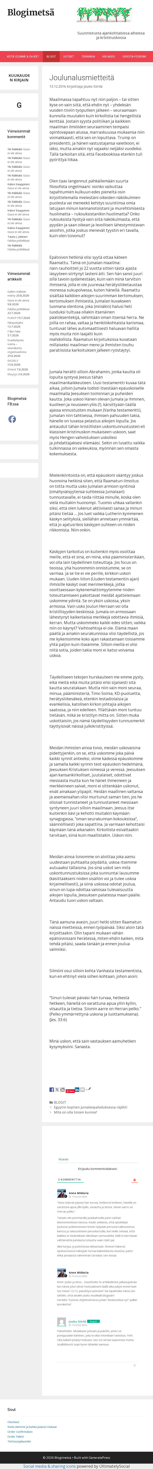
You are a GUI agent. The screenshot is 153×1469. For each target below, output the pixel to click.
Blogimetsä (30, 12)
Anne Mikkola (78, 1193)
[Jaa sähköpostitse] (82, 1089)
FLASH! (11, 318)
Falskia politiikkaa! (18, 240)
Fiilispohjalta (15, 322)
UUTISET (68, 56)
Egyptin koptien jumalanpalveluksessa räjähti (90, 1107)
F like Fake (14, 331)
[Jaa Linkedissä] (77, 1089)
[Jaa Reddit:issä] (62, 1089)
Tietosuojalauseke (19, 1441)
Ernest (11, 369)
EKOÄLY (12, 360)
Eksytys (12, 374)
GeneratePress (99, 1457)
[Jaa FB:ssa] (51, 1089)
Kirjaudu (63, 1159)
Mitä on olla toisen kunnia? (75, 1112)
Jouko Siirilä (77, 1321)
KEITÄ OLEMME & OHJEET (23, 56)
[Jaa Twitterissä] (57, 1089)
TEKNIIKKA (88, 56)
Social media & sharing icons (50, 1466)
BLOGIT (51, 56)
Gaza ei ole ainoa (18, 151)
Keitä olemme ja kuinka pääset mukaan (32, 1427)
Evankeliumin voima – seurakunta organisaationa (16, 346)
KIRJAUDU (108, 56)
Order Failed (15, 1436)
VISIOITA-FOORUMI (134, 56)
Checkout (13, 1422)
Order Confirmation (19, 1431)
